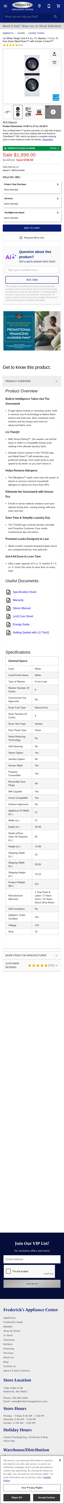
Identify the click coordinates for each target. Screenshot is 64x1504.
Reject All (17, 1497)
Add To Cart (32, 228)
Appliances (8, 33)
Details (53, 148)
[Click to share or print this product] (54, 54)
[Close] (60, 1460)
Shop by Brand (11, 1330)
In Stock (8, 1335)
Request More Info (34, 237)
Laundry (21, 33)
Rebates (7, 1326)
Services (8, 1352)
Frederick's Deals (13, 1322)
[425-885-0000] (49, 6)
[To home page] (22, 6)
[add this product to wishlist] (54, 62)
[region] (32, 1479)
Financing (8, 1348)
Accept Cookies (46, 1497)
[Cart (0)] (58, 6)
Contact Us (9, 1366)
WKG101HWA (18, 170)
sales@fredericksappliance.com (29, 1401)
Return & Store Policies (16, 1370)
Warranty (18, 600)
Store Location (17, 1380)
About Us (8, 1357)
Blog (5, 1361)
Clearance (9, 1339)
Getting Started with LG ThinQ (31, 632)
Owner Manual (22, 608)
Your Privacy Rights (32, 1487)
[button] (5, 6)
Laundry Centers (36, 33)
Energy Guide (21, 624)
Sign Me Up (32, 1284)
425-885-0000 (20, 1397)
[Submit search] (55, 17)
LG (17, 167)
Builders (8, 1344)
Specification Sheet (24, 592)
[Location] (39, 6)
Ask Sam (32, 279)
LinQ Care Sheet (23, 616)
